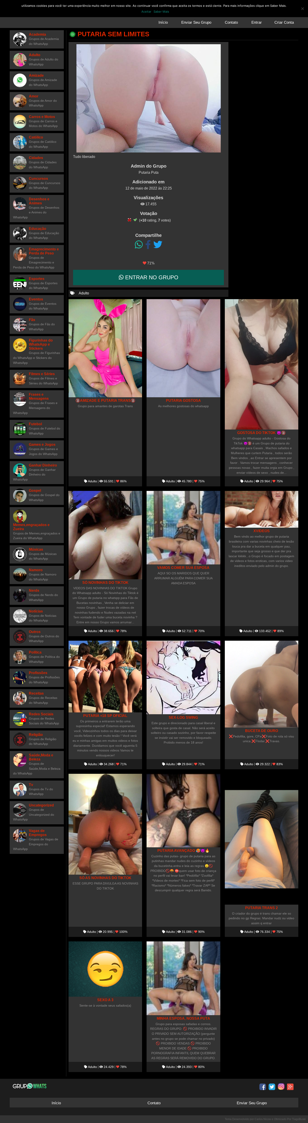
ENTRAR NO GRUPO (151, 277)
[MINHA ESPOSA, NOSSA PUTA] (183, 978)
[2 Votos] (135, 220)
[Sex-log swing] (183, 677)
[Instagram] (281, 1086)
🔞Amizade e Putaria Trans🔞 (105, 400)
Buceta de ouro (261, 731)
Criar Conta (284, 22)
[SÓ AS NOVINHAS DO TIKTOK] (105, 824)
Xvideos (261, 531)
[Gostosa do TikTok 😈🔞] (261, 364)
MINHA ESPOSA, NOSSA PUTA (183, 1018)
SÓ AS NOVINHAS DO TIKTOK (105, 878)
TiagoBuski (299, 1119)
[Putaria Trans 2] (261, 839)
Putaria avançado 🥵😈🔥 (183, 850)
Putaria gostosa (183, 400)
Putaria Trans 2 (261, 908)
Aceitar (146, 11)
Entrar (256, 22)
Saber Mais (161, 11)
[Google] (290, 1086)
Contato (231, 22)
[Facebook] (148, 245)
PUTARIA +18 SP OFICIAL (105, 716)
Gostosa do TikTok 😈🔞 (261, 433)
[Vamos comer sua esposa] (183, 527)
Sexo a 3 (105, 1000)
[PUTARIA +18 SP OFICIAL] (105, 676)
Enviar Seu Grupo (196, 22)
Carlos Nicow (263, 1119)
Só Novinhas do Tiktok (105, 582)
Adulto (84, 293)
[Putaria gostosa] (183, 348)
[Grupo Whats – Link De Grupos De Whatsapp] (30, 1086)
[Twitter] (157, 245)
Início (163, 22)
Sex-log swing (183, 717)
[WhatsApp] (139, 245)
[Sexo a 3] (105, 969)
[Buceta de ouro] (261, 684)
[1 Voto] (129, 220)
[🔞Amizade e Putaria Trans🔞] (105, 348)
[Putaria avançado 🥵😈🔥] (183, 810)
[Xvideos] (261, 509)
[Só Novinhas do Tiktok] (105, 535)
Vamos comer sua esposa (183, 568)
